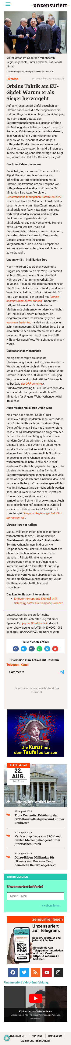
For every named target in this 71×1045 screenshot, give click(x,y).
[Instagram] (58, 972)
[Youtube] (47, 972)
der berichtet (32, 383)
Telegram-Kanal (17, 665)
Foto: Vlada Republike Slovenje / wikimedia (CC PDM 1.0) (29, 72)
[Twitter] (24, 972)
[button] (8, 4)
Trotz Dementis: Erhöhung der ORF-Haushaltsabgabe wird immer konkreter (39, 819)
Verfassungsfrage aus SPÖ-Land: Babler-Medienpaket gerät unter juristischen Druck (38, 840)
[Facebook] (13, 972)
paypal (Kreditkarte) (34, 623)
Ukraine (12, 79)
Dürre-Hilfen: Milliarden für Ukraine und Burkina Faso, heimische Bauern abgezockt (35, 861)
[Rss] (35, 972)
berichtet (18, 322)
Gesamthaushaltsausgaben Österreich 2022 (33, 197)
